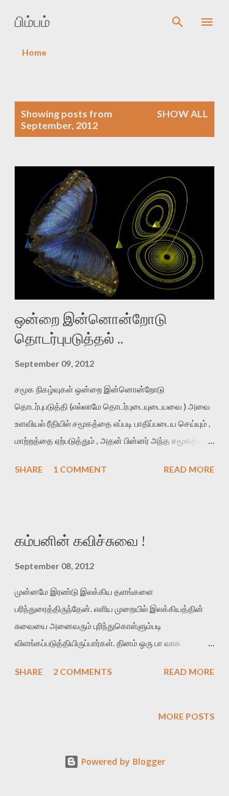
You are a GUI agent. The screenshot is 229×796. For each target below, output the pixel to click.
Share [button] (29, 469)
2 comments (82, 671)
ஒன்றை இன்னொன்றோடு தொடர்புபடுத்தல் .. (91, 328)
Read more (189, 469)
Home (34, 52)
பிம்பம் (32, 21)
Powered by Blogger (122, 761)
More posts (186, 716)
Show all (182, 113)
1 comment (80, 469)
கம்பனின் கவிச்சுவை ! (80, 540)
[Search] (177, 22)
